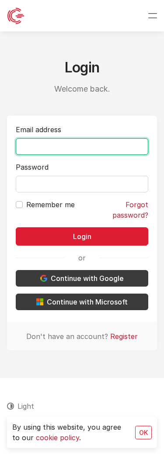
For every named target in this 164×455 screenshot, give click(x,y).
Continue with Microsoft (87, 302)
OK (143, 432)
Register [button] (124, 336)
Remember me (50, 204)
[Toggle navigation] (152, 15)
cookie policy (57, 437)
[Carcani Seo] (15, 15)
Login (82, 236)
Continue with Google (87, 278)
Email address (38, 129)
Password (32, 167)
